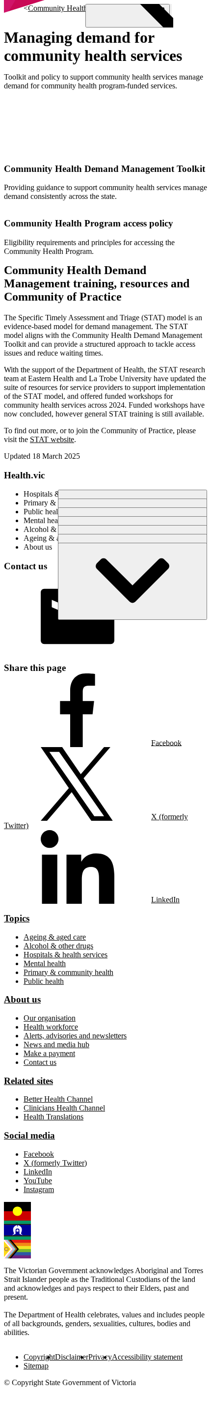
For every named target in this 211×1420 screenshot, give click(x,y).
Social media (29, 1135)
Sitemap (36, 1366)
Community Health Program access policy (88, 223)
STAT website (52, 439)
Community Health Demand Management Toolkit (104, 169)
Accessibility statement (147, 1357)
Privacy (100, 1357)
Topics (16, 918)
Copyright (39, 1357)
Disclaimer (71, 1357)
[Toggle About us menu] (132, 581)
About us (22, 999)
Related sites (28, 1081)
